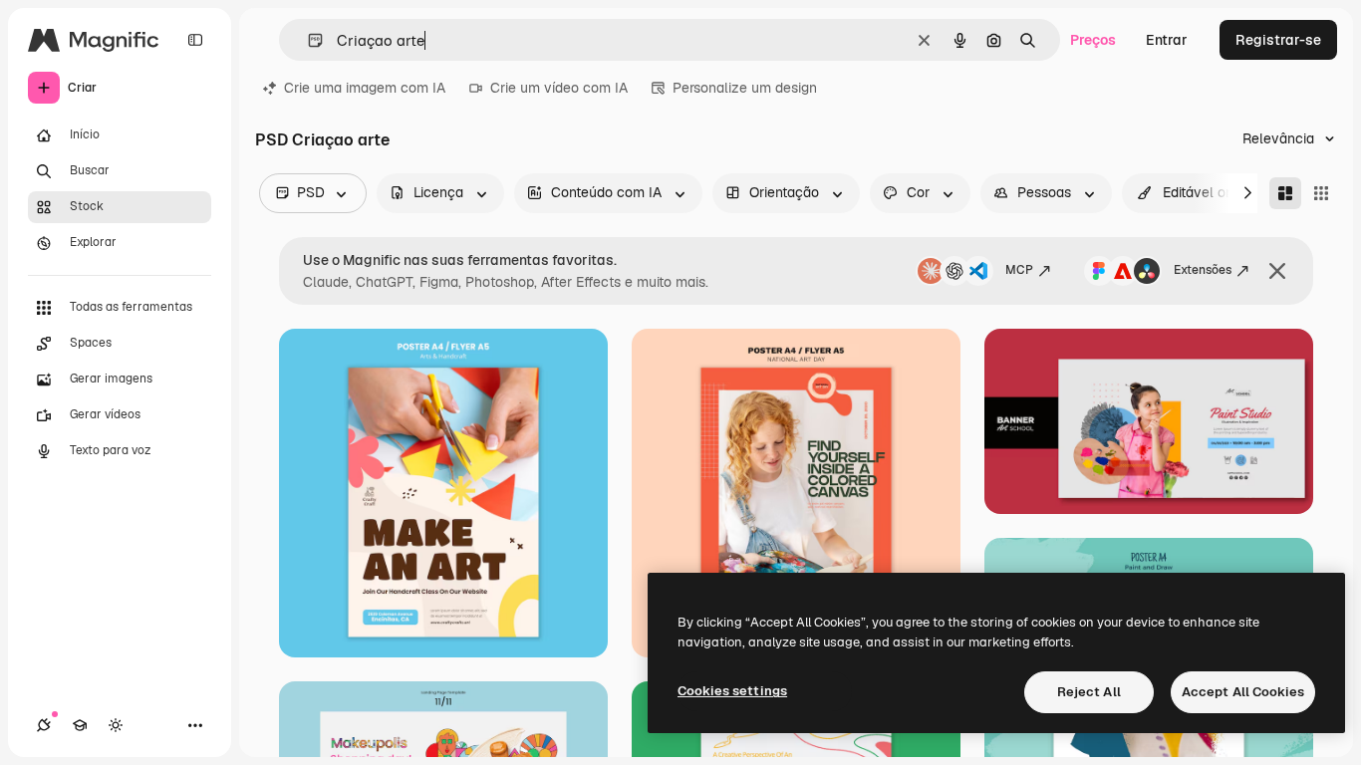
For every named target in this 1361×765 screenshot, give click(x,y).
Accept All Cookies (1243, 691)
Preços (1093, 40)
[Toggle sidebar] (195, 40)
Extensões (1202, 270)
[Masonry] (1285, 193)
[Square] (1321, 193)
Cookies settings (732, 690)
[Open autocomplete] (307, 40)
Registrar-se (1278, 40)
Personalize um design (745, 88)
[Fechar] (1277, 271)
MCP (1019, 270)
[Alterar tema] (116, 725)
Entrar (1167, 40)
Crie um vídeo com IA (559, 88)
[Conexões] (44, 725)
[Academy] (80, 725)
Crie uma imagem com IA (364, 88)
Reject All (1089, 691)
